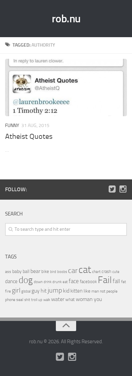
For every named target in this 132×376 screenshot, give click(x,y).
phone (10, 299)
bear (35, 271)
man (95, 291)
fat (123, 281)
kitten (76, 291)
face (74, 281)
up (40, 300)
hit (44, 290)
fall (116, 281)
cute (115, 272)
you (98, 299)
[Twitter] (112, 189)
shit (27, 299)
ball (26, 271)
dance (11, 281)
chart (96, 271)
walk (46, 300)
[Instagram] (123, 189)
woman (84, 299)
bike (45, 271)
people (111, 291)
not (102, 291)
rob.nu (66, 18)
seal (19, 299)
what (70, 299)
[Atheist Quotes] (66, 87)
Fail (105, 279)
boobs (62, 271)
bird (53, 272)
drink (47, 281)
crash (106, 271)
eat (65, 282)
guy (35, 290)
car (73, 270)
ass (8, 271)
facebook (88, 281)
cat (85, 270)
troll (34, 300)
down (38, 282)
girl (16, 290)
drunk (57, 282)
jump (55, 290)
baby (17, 271)
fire (8, 291)
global (25, 291)
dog (26, 280)
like (87, 291)
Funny (12, 125)
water (57, 299)
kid (66, 290)
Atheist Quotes (28, 136)
